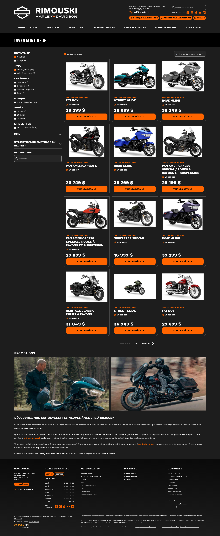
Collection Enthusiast (89, 495)
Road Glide (171, 100)
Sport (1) (21, 93)
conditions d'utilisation (170, 527)
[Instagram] (192, 12)
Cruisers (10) (23, 86)
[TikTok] (196, 12)
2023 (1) (21, 118)
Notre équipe (173, 479)
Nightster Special (129, 238)
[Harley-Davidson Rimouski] (46, 12)
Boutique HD (172, 507)
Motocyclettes (27, 27)
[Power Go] (45, 526)
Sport (83, 482)
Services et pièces (135, 27)
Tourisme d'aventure (89, 485)
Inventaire (53, 27)
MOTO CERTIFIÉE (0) (27, 127)
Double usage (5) (25, 89)
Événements (172, 489)
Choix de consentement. (189, 527)
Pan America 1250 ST (82, 166)
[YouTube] (200, 12)
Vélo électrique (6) (26, 73)
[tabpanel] (59, 492)
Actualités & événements (177, 476)
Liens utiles (175, 469)
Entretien (171, 498)
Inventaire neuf (130, 473)
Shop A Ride (34, 522)
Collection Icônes (87, 492)
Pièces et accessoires (176, 501)
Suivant (146, 343)
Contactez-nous (146, 444)
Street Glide (125, 100)
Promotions (76, 27)
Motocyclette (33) (25, 69)
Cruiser (83, 479)
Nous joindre (194, 27)
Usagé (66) (22, 60)
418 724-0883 (144, 12)
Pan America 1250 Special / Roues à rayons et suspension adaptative (181, 169)
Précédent (125, 343)
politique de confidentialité (145, 527)
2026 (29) (21, 111)
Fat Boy (72, 100)
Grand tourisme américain (91, 476)
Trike (83, 489)
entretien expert (32, 438)
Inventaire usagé (130, 476)
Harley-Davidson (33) (27, 102)
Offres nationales (104, 27)
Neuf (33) (21, 57)
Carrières (171, 482)
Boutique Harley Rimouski (177, 504)
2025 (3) (21, 115)
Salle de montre (87, 473)
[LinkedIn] (204, 12)
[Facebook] (187, 12)
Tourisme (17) (24, 82)
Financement (86, 498)
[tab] (49, 474)
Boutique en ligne (166, 27)
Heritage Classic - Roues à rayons (81, 312)
